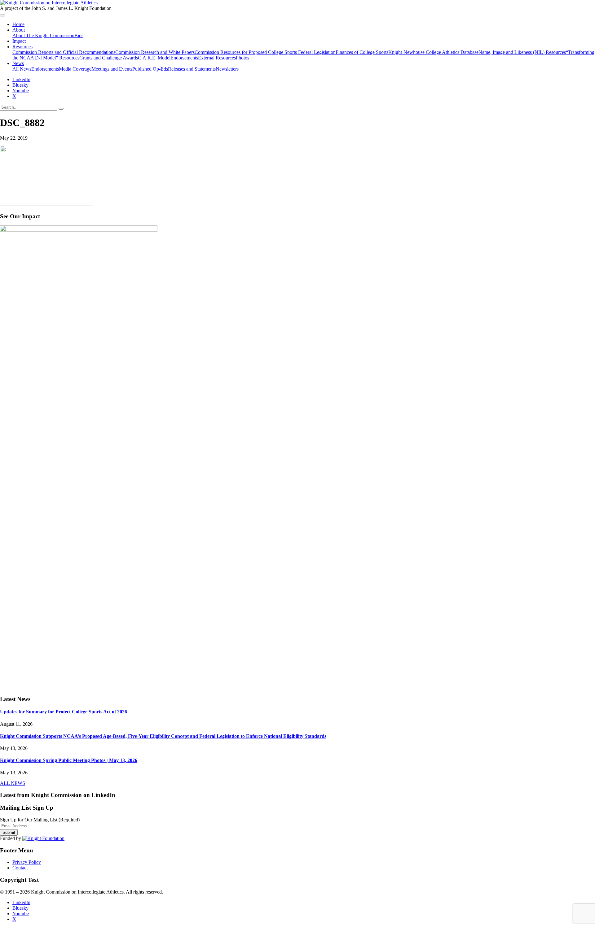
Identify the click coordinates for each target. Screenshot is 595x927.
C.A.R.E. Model (154, 57)
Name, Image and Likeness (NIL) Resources (522, 52)
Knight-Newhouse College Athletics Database (433, 52)
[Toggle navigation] (2, 15)
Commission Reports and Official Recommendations (63, 52)
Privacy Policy (26, 862)
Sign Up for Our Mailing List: (40, 819)
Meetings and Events (111, 69)
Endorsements (184, 57)
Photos (242, 57)
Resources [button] (22, 46)
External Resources (217, 57)
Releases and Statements (192, 69)
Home (18, 24)
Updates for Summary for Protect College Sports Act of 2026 (63, 711)
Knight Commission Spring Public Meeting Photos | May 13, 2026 (68, 760)
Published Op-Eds (150, 69)
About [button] (18, 30)
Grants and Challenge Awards (108, 57)
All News (21, 69)
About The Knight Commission (43, 35)
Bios (78, 35)
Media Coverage (75, 69)
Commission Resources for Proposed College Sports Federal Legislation (265, 52)
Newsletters (227, 69)
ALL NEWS (12, 783)
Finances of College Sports (362, 52)
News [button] (18, 63)
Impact (19, 41)
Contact (20, 867)
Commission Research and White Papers (155, 52)
